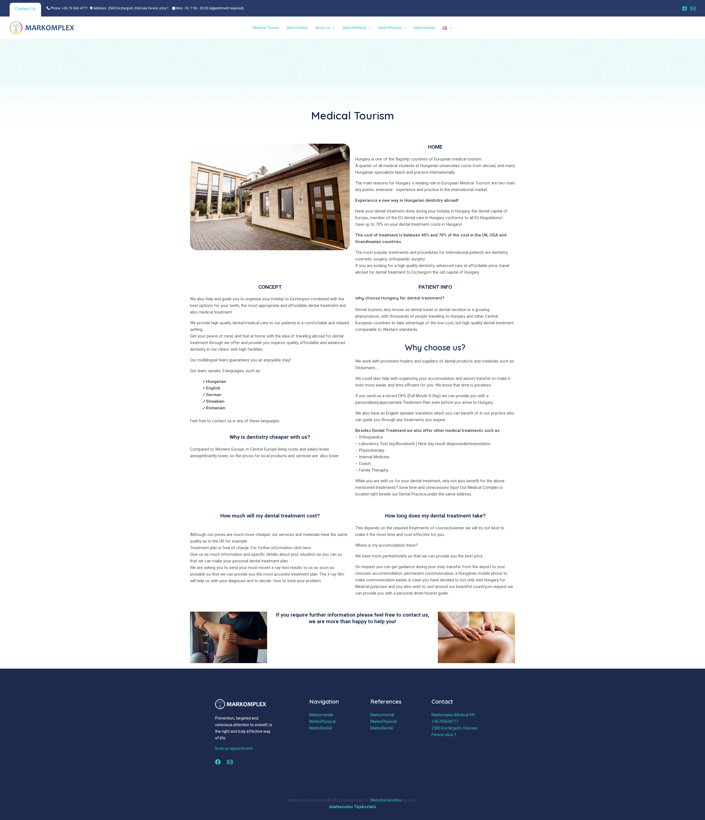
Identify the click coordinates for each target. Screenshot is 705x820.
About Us (322, 28)
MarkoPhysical (390, 28)
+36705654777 (445, 721)
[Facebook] (684, 8)
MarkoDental (297, 28)
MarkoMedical (354, 28)
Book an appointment (234, 748)
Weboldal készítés (386, 800)
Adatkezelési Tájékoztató (352, 807)
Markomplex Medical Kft (453, 714)
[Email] (692, 8)
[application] (332, 27)
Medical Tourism (266, 28)
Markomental (424, 28)
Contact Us (25, 8)
